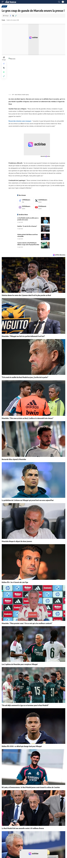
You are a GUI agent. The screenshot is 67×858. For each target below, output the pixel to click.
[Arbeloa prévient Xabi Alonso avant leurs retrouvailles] (45, 237)
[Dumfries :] (45, 228)
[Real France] (11, 2)
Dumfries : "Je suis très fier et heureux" (27, 226)
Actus (4, 6)
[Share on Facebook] (10, 15)
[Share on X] (13, 15)
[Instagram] (25, 207)
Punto (3, 20)
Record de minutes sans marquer (20, 121)
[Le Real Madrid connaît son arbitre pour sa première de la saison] (45, 220)
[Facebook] (25, 201)
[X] (42, 201)
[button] (3, 2)
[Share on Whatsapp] (4, 72)
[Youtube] (42, 207)
